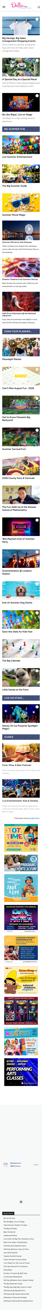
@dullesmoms (15, 1163)
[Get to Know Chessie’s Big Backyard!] (21, 405)
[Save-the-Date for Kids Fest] (21, 619)
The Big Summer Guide (14, 185)
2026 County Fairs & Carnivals (18, 478)
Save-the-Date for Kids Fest (17, 631)
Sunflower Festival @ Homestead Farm (18, 1301)
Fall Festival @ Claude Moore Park (16, 1294)
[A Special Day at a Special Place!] (21, 67)
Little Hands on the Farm (15, 689)
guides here (34, 818)
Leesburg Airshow (10, 1235)
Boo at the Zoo (9, 1218)
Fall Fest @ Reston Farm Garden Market (18, 1280)
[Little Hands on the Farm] (21, 677)
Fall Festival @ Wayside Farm (14, 1291)
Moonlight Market (11, 359)
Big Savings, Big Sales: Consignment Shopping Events (19, 39)
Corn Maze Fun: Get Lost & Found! (17, 1263)
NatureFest (8, 1270)
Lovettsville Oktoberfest (13, 1277)
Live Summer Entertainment (17, 156)
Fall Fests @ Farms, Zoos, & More (16, 1249)
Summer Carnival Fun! (14, 449)
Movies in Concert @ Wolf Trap (15, 1273)
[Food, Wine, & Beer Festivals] (21, 752)
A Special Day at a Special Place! (19, 79)
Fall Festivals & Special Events (15, 1246)
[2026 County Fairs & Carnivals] (21, 466)
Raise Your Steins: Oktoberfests (15, 1242)
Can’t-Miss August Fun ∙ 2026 (18, 388)
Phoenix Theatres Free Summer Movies (20, 279)
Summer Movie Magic (13, 214)
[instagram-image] (8, 1176)
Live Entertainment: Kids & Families (20, 800)
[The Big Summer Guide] (21, 173)
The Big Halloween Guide (13, 1284)
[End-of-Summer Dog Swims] (21, 590)
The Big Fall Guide (10, 1229)
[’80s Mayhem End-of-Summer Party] (21, 526)
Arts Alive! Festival (10, 1253)
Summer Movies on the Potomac (17, 242)
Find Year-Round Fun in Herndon (16, 1266)
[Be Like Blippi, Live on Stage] (21, 102)
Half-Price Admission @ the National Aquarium (19, 314)
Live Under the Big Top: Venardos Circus (19, 1239)
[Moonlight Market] (21, 347)
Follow (36, 1165)
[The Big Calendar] (21, 648)
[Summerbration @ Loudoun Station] (21, 558)
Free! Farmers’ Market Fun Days (15, 1225)
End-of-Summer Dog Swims (17, 602)
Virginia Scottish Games (13, 1256)
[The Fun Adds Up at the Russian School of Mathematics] (21, 495)
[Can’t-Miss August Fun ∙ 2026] (21, 376)
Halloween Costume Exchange (15, 1297)
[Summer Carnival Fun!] (21, 437)
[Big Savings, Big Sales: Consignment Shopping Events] (21, 26)
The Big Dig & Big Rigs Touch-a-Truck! (17, 1287)
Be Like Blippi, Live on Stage (17, 114)
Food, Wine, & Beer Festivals (16, 765)
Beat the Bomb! (9, 1232)
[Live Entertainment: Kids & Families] (21, 788)
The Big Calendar (11, 660)
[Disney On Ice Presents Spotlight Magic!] (21, 713)
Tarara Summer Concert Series (15, 1260)
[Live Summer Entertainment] (21, 144)
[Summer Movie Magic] (21, 202)
